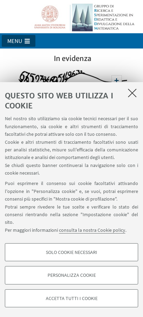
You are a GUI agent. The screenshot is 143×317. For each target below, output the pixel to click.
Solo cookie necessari (71, 252)
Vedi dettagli (116, 80)
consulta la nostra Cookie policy (92, 230)
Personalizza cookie (72, 275)
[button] (18, 41)
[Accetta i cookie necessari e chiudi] (132, 92)
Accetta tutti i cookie (72, 298)
